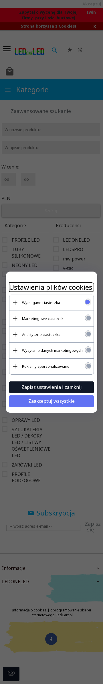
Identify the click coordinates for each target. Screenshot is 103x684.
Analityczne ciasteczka (41, 334)
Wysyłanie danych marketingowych (52, 350)
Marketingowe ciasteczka (44, 318)
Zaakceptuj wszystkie (51, 401)
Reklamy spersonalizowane (46, 366)
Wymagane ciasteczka (41, 302)
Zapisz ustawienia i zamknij (51, 387)
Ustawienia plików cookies (50, 287)
